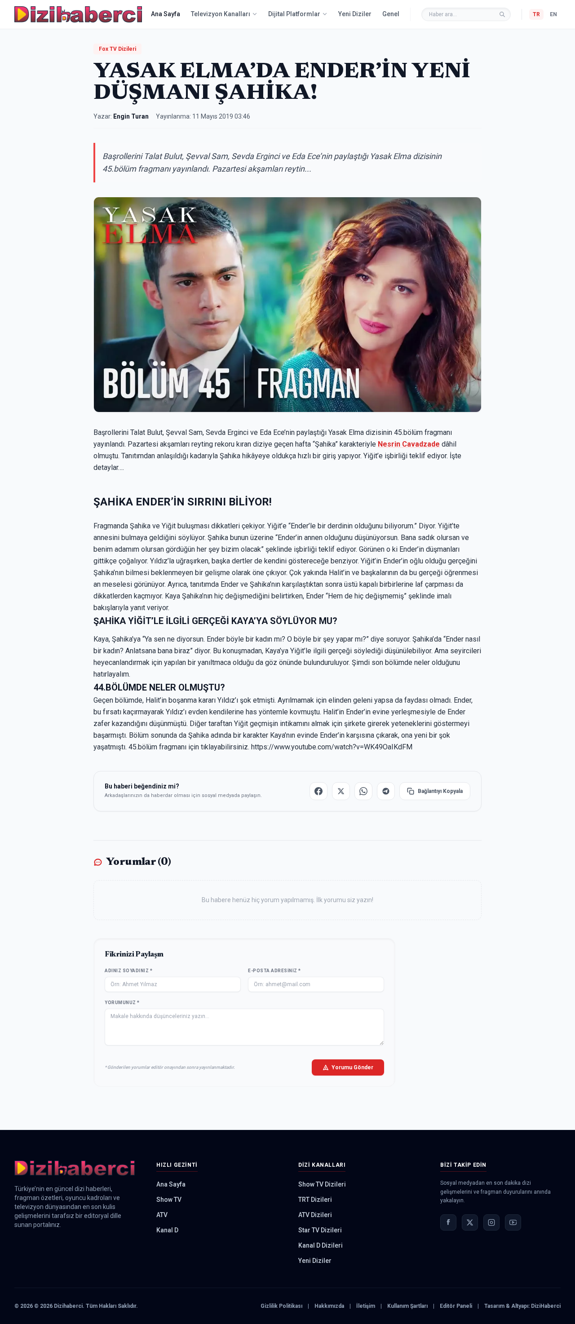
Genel (390, 14)
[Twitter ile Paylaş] (341, 791)
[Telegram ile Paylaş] (386, 791)
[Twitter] (470, 1222)
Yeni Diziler (355, 14)
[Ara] (502, 14)
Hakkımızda (329, 1306)
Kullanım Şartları (407, 1306)
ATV (162, 1214)
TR (536, 14)
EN (553, 14)
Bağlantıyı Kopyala (440, 791)
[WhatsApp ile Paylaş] (363, 791)
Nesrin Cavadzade (409, 444)
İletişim (365, 1306)
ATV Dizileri (315, 1214)
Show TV (168, 1199)
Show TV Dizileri (322, 1184)
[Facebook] (448, 1222)
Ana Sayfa (165, 14)
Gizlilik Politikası (281, 1306)
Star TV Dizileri (320, 1230)
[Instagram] (491, 1222)
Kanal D (167, 1230)
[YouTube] (513, 1222)
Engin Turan (131, 116)
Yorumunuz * (122, 1002)
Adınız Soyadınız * (128, 970)
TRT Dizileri (315, 1199)
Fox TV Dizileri (117, 49)
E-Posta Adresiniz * (274, 970)
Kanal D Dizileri (320, 1245)
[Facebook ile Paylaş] (318, 791)
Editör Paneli (456, 1306)
